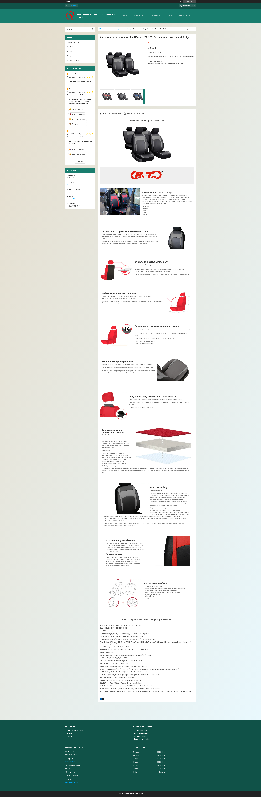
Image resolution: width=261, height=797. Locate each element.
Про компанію (155, 15)
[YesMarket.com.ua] (70, 16)
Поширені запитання (74, 56)
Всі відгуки (80, 161)
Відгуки (69, 51)
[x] (103, 699)
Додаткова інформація (75, 730)
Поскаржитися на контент (128, 795)
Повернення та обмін (141, 739)
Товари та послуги (138, 15)
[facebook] (101, 699)
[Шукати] (92, 29)
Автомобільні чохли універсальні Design (118, 29)
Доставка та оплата (184, 15)
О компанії (70, 47)
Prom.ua (140, 793)
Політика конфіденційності (144, 795)
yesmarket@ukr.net (73, 199)
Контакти (169, 15)
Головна (124, 15)
